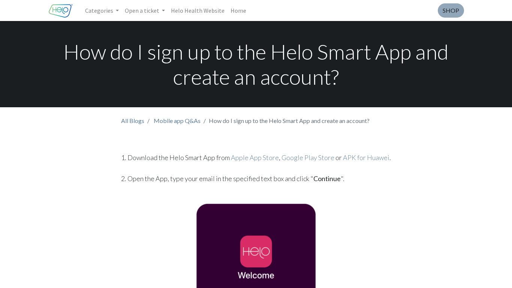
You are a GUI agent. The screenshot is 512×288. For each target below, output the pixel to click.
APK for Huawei (366, 157)
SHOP (451, 10)
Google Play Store (307, 157)
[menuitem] (198, 10)
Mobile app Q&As (177, 120)
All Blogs (132, 120)
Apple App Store (255, 157)
